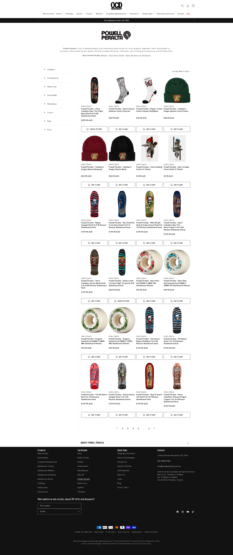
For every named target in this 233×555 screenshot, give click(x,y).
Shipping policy (137, 532)
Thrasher (82, 492)
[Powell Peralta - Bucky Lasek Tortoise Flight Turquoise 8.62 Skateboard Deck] (122, 262)
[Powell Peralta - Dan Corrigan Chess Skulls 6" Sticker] (177, 148)
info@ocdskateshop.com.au (169, 466)
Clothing (41, 483)
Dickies (80, 462)
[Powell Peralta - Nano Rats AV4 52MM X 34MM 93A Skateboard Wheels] (149, 262)
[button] (59, 14)
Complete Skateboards (47, 462)
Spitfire (81, 487)
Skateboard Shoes (45, 479)
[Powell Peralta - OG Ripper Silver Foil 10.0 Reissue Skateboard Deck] (177, 320)
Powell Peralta (84, 479)
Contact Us (122, 462)
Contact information (151, 532)
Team (119, 479)
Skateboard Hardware (47, 475)
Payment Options (124, 466)
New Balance (83, 470)
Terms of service (123, 532)
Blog (119, 483)
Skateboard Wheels (46, 470)
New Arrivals (43, 453)
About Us (121, 475)
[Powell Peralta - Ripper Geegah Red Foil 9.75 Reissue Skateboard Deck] (94, 204)
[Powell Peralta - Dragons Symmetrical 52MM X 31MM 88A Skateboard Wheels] (122, 320)
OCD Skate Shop (86, 532)
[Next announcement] (194, 20)
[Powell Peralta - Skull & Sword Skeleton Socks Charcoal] (122, 90)
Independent (83, 466)
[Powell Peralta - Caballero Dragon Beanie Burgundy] (94, 148)
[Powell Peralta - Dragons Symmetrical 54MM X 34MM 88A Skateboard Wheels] (94, 320)
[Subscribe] (78, 511)
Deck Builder (43, 458)
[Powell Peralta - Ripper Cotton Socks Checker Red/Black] (149, 90)
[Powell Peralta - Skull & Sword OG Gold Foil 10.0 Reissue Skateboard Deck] (149, 376)
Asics (80, 453)
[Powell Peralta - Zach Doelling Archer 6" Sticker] (149, 148)
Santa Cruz (82, 483)
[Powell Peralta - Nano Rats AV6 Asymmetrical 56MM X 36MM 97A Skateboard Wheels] (177, 262)
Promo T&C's (123, 487)
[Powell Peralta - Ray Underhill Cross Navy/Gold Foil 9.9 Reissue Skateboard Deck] (122, 204)
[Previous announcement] (38, 20)
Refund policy (99, 532)
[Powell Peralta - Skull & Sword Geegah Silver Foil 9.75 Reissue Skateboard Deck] (122, 376)
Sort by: (180, 71)
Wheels (104, 55)
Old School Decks (116, 55)
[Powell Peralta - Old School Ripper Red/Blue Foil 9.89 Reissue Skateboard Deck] (149, 320)
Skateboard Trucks (46, 466)
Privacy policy (111, 532)
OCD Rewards (123, 470)
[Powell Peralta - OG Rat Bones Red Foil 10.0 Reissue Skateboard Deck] (94, 376)
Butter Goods (83, 458)
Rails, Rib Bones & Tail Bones (138, 55)
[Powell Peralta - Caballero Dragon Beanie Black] (122, 148)
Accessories (43, 492)
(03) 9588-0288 (163, 461)
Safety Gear (43, 487)
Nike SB (81, 475)
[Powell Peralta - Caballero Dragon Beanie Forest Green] (177, 90)
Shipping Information (126, 453)
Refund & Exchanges (126, 458)
